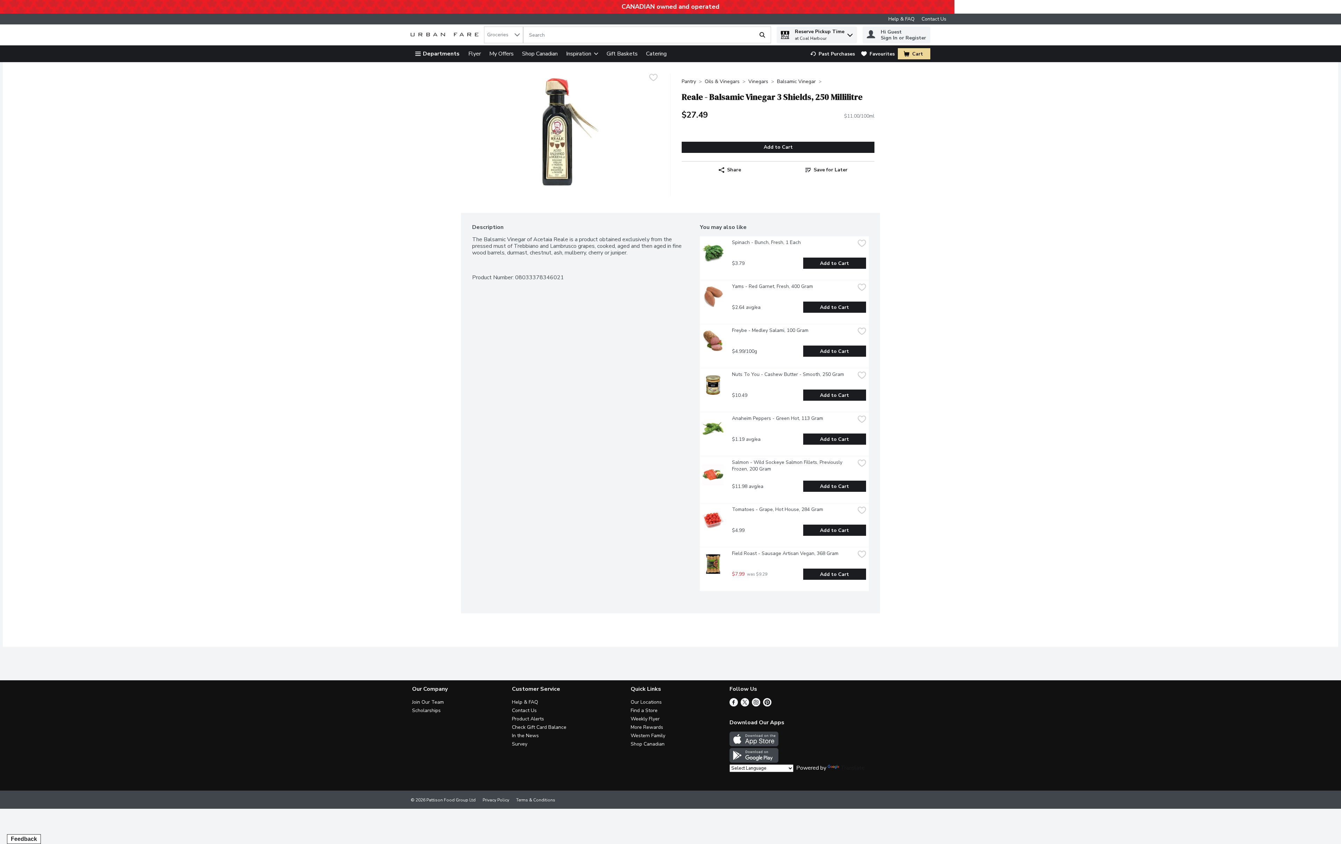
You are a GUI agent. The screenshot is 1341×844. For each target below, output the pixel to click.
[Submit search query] (762, 34)
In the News (525, 735)
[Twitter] (745, 705)
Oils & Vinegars (722, 81)
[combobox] (503, 35)
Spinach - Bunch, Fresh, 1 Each (766, 242)
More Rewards (647, 727)
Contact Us (934, 19)
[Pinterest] (767, 705)
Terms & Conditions (535, 800)
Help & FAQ (901, 19)
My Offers (501, 54)
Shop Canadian (540, 54)
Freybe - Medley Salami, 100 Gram (770, 330)
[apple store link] (754, 744)
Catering (656, 54)
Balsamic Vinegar (796, 81)
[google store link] (754, 761)
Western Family (648, 735)
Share (734, 169)
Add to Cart (778, 147)
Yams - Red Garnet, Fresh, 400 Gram (772, 286)
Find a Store (644, 710)
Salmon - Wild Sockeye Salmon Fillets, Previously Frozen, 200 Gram (788, 465)
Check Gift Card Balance (539, 727)
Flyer (474, 54)
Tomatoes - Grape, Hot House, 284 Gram (777, 509)
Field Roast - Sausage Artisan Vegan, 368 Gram (785, 553)
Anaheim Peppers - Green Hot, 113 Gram (777, 418)
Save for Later (831, 169)
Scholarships (426, 710)
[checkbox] (653, 78)
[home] (446, 35)
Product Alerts (528, 719)
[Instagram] (756, 705)
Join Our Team (428, 702)
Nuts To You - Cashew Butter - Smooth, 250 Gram (788, 374)
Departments (441, 54)
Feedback (24, 839)
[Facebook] (734, 705)
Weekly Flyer (645, 719)
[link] (832, 53)
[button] (850, 33)
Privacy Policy (496, 800)
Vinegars (758, 81)
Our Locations (646, 702)
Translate (853, 768)
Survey (519, 744)
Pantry (689, 81)
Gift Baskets (622, 54)
